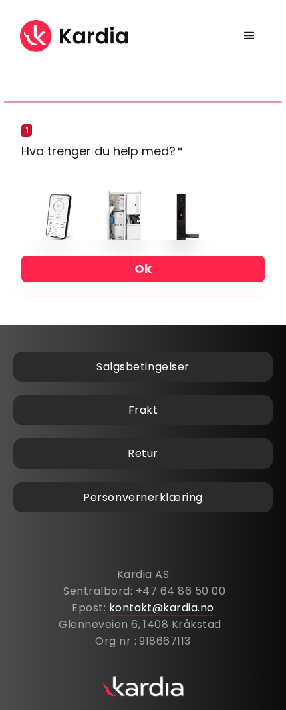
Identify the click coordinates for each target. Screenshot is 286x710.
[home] (75, 36)
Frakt (143, 410)
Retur (143, 453)
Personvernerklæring (143, 497)
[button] (249, 36)
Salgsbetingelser (143, 366)
